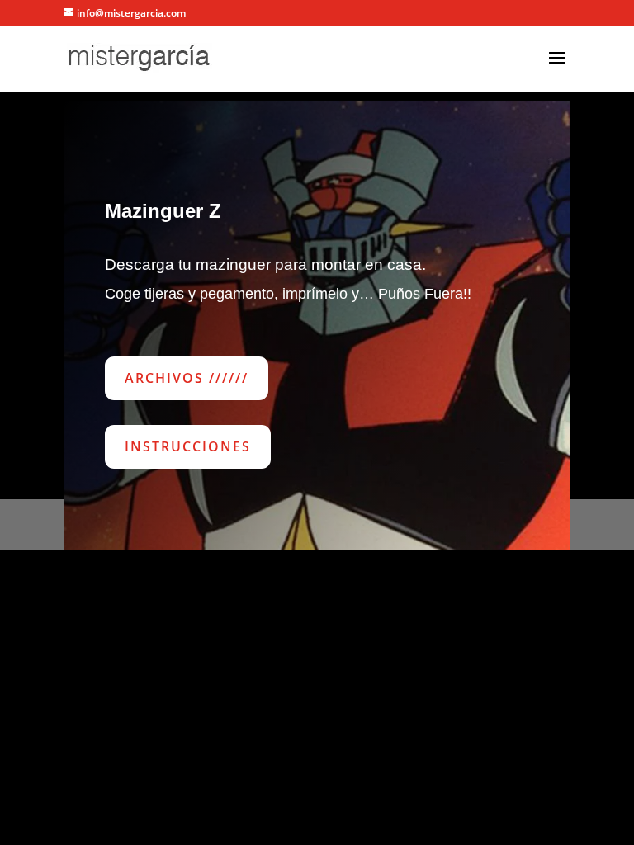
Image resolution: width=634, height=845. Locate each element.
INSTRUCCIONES (188, 446)
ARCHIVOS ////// (186, 378)
